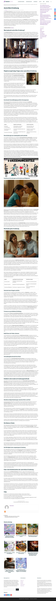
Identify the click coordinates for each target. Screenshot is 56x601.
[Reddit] (55, 14)
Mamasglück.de (27, 598)
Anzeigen (12, 27)
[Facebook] (55, 9)
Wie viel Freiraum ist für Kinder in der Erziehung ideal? (13, 496)
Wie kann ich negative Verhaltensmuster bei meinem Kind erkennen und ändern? (18, 495)
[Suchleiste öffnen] (51, 1)
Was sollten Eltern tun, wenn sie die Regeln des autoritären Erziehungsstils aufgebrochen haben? (21, 497)
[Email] (55, 17)
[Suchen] (17, 589)
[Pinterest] (55, 12)
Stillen (40, 1)
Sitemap (21, 581)
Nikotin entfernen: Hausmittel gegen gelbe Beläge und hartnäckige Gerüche (45, 23)
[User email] (5, 511)
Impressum (22, 585)
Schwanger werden (21, 1)
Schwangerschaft (29, 1)
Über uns (47, 1)
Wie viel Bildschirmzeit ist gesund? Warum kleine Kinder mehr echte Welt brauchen (45, 6)
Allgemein (6, 515)
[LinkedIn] (55, 16)
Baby (44, 1)
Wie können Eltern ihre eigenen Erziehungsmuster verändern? (15, 498)
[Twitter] (55, 11)
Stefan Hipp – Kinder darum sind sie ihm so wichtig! (12, 516)
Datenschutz (22, 584)
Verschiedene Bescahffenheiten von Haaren (11, 517)
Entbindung (35, 1)
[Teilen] (55, 19)
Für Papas (41, 32)
